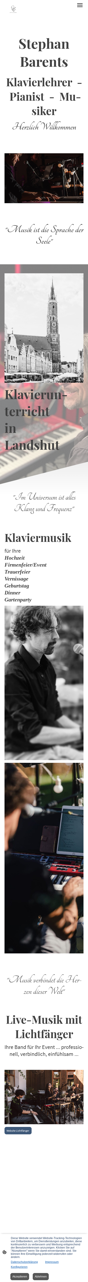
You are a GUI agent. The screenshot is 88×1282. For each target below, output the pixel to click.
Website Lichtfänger (18, 1130)
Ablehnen (41, 1276)
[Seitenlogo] (13, 10)
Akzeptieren (19, 1276)
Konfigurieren (19, 1267)
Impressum (52, 1262)
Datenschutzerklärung (24, 1262)
